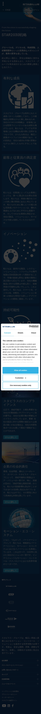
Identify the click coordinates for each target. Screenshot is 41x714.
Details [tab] (20, 333)
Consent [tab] (7, 333)
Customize (19, 378)
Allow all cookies (20, 370)
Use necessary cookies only (20, 385)
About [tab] (33, 333)
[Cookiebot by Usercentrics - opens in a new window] (29, 326)
